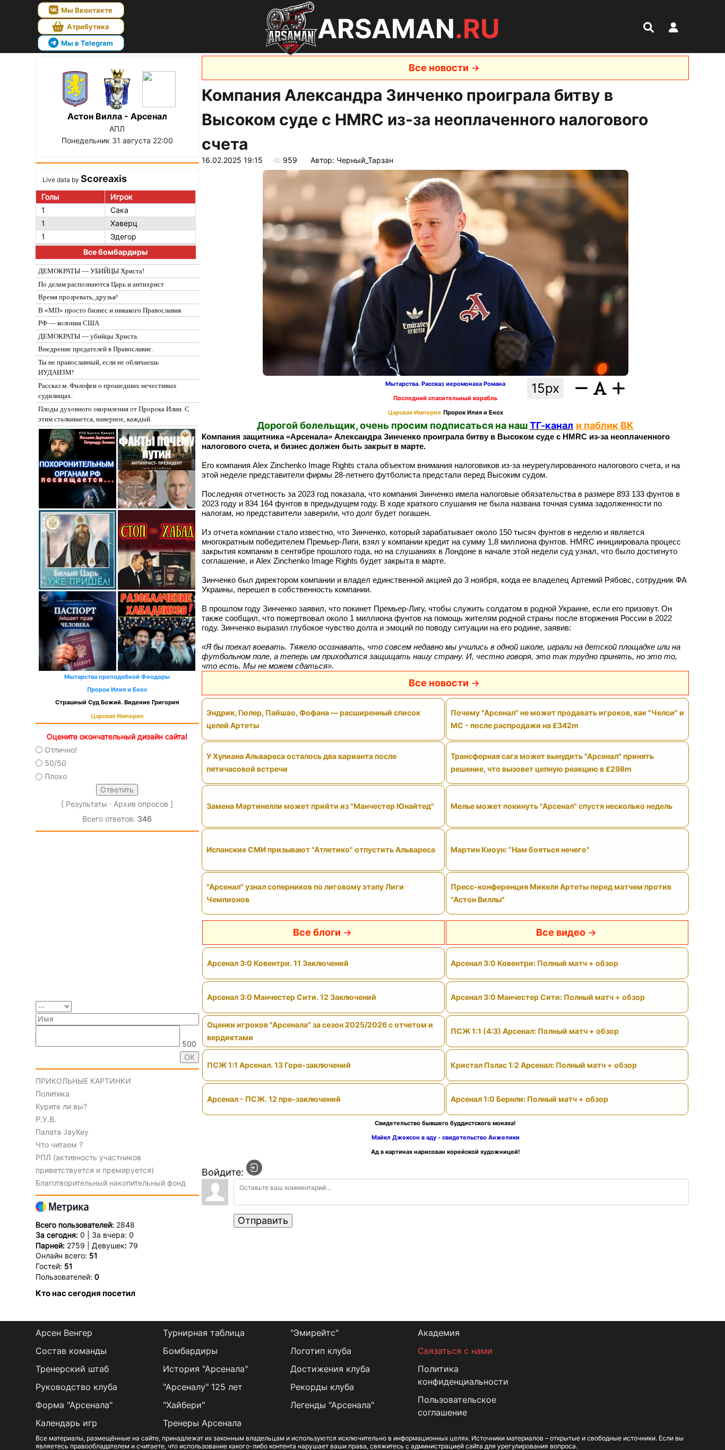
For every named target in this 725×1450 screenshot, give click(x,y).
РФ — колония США (68, 323)
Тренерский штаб (72, 1368)
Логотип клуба (320, 1350)
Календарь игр (66, 1423)
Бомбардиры (190, 1350)
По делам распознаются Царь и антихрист (101, 284)
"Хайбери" (184, 1405)
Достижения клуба (330, 1368)
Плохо (56, 776)
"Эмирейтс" (314, 1332)
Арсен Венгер (64, 1332)
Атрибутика (88, 26)
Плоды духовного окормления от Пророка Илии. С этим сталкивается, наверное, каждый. (113, 414)
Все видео (560, 932)
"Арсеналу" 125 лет (203, 1387)
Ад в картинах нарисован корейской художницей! (445, 1152)
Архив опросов (141, 803)
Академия (439, 1332)
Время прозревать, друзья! (78, 297)
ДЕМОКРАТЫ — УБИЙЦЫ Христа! (91, 271)
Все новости (439, 67)
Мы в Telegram (87, 43)
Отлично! (61, 749)
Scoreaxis (104, 178)
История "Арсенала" (205, 1368)
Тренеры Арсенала (202, 1423)
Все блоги (317, 932)
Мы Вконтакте (87, 10)
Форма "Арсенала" (74, 1405)
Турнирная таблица (204, 1332)
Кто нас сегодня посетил (85, 1293)
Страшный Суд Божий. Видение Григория (117, 702)
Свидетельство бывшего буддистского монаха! (445, 1123)
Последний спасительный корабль (445, 398)
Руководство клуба (76, 1387)
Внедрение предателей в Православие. (95, 349)
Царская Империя (117, 716)
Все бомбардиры (115, 251)
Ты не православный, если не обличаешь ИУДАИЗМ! (98, 367)
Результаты (86, 803)
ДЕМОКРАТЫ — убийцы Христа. (88, 336)
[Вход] (254, 1168)
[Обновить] (195, 1005)
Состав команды (71, 1350)
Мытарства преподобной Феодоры (117, 677)
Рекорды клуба (322, 1387)
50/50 (55, 762)
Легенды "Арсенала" (332, 1405)
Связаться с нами (455, 1350)
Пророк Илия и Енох (117, 689)
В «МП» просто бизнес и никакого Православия (109, 310)
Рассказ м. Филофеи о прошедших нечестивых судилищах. (107, 391)
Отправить (263, 1220)
